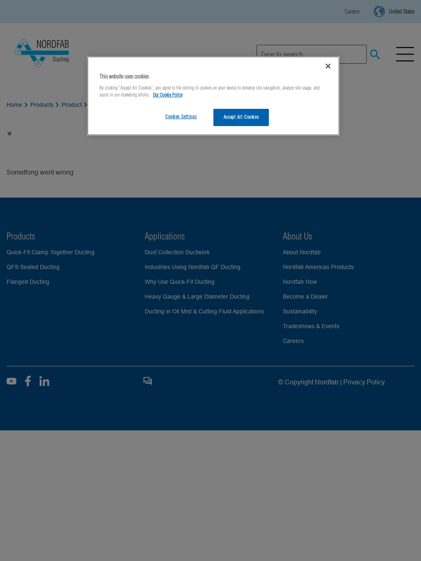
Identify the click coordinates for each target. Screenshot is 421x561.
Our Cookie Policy (168, 95)
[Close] (328, 66)
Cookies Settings (181, 117)
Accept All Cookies (241, 117)
